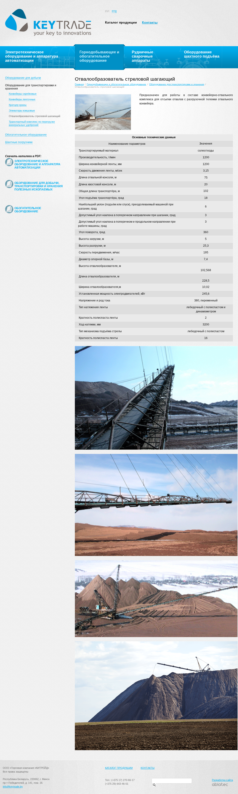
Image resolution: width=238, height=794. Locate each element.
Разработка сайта (222, 780)
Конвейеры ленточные (22, 99)
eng (114, 11)
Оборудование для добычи (23, 77)
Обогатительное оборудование (26, 134)
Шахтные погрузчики (19, 142)
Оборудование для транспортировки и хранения (176, 84)
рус (107, 11)
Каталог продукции (121, 22)
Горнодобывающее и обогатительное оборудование (116, 84)
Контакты (150, 22)
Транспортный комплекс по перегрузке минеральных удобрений (32, 123)
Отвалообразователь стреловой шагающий (34, 116)
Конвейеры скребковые (22, 93)
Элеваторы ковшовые (22, 110)
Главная (79, 84)
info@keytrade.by (13, 786)
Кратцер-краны (17, 105)
